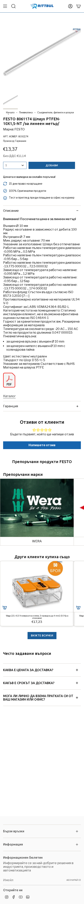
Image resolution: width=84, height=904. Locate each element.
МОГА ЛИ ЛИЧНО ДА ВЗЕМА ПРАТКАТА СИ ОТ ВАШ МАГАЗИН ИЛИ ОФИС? (38, 697)
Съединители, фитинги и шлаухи (55, 112)
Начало (10, 112)
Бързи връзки (13, 831)
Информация (13, 844)
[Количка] (78, 6)
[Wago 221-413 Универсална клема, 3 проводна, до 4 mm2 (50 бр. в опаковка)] (37, 586)
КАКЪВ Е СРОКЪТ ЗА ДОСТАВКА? (28, 683)
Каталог (9, 396)
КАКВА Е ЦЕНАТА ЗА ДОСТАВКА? (28, 670)
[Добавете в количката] (4, 607)
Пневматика (26, 112)
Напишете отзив (42, 445)
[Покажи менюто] (5, 6)
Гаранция (10, 406)
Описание (11, 211)
